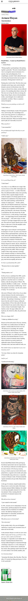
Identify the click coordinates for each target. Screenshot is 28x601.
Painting (3, 14)
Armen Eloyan (9, 18)
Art (9, 11)
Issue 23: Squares (5, 11)
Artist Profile (13, 11)
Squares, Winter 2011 (6, 582)
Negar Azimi (5, 23)
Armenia (6, 14)
